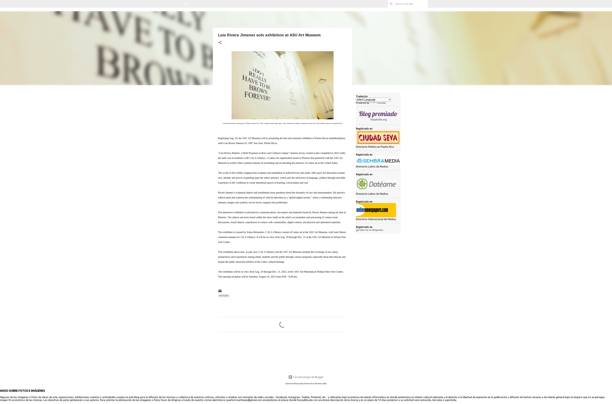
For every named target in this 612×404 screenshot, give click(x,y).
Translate (381, 103)
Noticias (223, 296)
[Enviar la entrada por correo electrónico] (220, 292)
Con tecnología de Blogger (308, 377)
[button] (220, 43)
